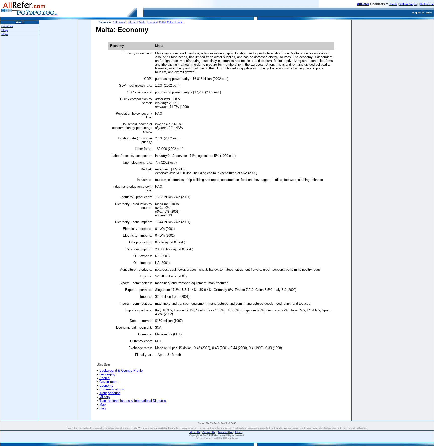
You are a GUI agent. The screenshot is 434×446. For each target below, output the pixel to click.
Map (102, 404)
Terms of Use (225, 432)
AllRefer (363, 4)
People (104, 378)
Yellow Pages (408, 4)
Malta (162, 22)
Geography (107, 374)
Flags (4, 30)
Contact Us (208, 432)
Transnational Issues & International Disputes (132, 401)
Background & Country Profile (121, 370)
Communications (111, 389)
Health (393, 4)
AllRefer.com (119, 22)
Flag (102, 408)
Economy (106, 385)
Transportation (109, 393)
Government (108, 382)
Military (104, 397)
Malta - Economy (175, 22)
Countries (7, 26)
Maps (4, 34)
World (142, 22)
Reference (427, 4)
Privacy (239, 432)
